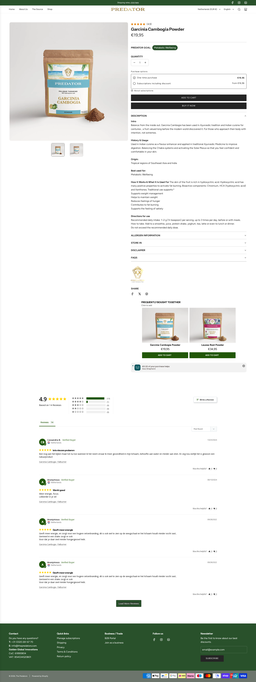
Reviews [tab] (45, 422)
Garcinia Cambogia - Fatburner (53, 461)
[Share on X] (139, 294)
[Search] (239, 9)
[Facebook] (232, 2)
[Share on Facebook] (132, 294)
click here (135, 2)
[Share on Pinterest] (146, 294)
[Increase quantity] (145, 62)
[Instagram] (239, 2)
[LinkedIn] (245, 2)
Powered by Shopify (40, 676)
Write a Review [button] (207, 399)
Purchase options (139, 71)
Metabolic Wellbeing (165, 47)
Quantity (137, 56)
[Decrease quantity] (134, 62)
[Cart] (245, 9)
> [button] (128, 603)
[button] (11, 81)
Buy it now (188, 105)
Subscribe (212, 658)
